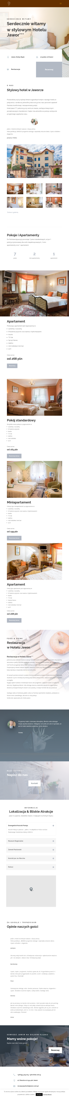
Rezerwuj (49, 69)
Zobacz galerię (12, 212)
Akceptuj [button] (39, 1094)
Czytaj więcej (47, 1094)
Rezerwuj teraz (14, 456)
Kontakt (34, 783)
